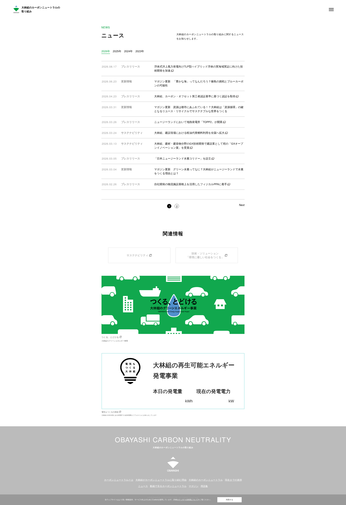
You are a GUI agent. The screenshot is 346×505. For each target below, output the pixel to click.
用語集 (204, 486)
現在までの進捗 (233, 480)
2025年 (117, 51)
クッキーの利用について (188, 500)
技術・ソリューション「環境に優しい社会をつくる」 (205, 255)
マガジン (193, 486)
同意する (229, 500)
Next (242, 205)
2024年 (128, 51)
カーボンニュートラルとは (118, 480)
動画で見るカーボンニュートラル (168, 486)
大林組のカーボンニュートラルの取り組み (40, 9)
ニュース (143, 486)
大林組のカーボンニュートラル (206, 480)
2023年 (139, 51)
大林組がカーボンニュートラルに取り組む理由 (161, 480)
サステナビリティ (137, 255)
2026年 (105, 51)
